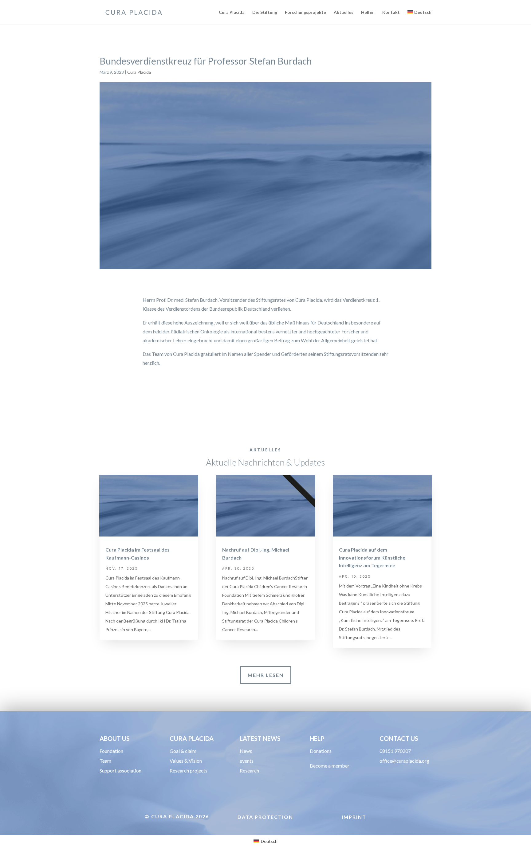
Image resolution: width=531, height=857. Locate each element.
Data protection (265, 817)
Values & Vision (186, 761)
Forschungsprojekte (305, 12)
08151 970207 (395, 751)
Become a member (329, 766)
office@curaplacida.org (404, 761)
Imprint (354, 817)
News (246, 751)
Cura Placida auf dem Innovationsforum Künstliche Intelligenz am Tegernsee (372, 557)
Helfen (368, 12)
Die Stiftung (264, 12)
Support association (120, 770)
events (247, 761)
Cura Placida (232, 12)
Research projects (188, 770)
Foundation (111, 751)
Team (105, 761)
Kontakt (391, 12)
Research (249, 770)
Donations (321, 751)
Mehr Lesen (266, 675)
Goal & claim (183, 751)
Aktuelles (343, 12)
